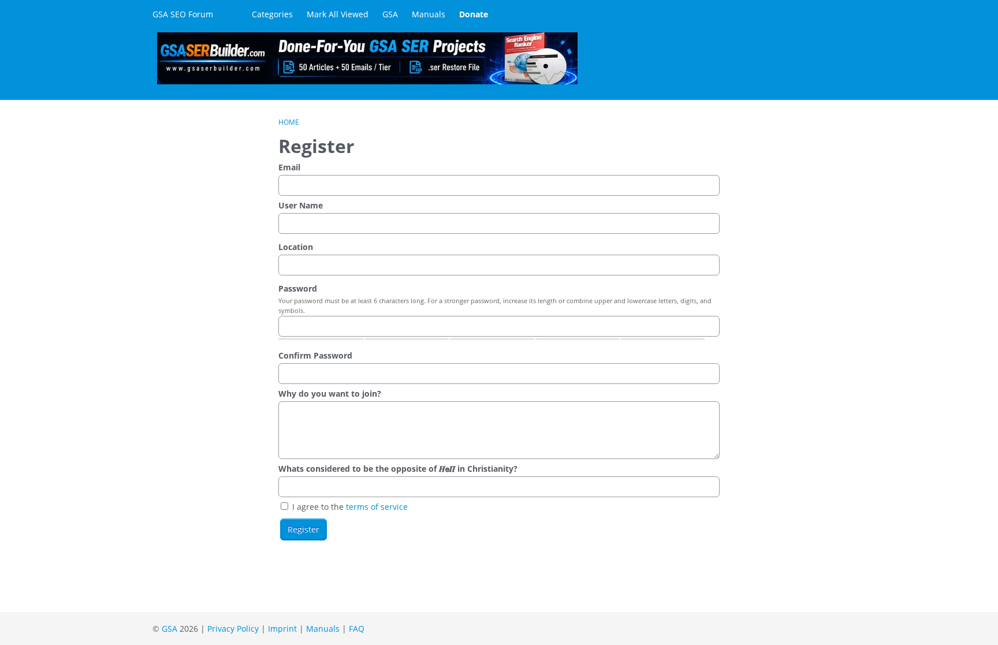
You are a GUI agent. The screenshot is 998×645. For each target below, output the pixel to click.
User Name (300, 205)
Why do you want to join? (329, 393)
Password (297, 288)
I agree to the (349, 506)
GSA (390, 14)
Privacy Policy (233, 628)
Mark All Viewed (337, 14)
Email (289, 167)
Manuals (428, 14)
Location (295, 246)
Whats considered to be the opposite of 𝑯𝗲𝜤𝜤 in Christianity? (397, 468)
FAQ (356, 628)
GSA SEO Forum (182, 14)
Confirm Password (315, 355)
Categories (272, 14)
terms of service (377, 506)
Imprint (282, 628)
